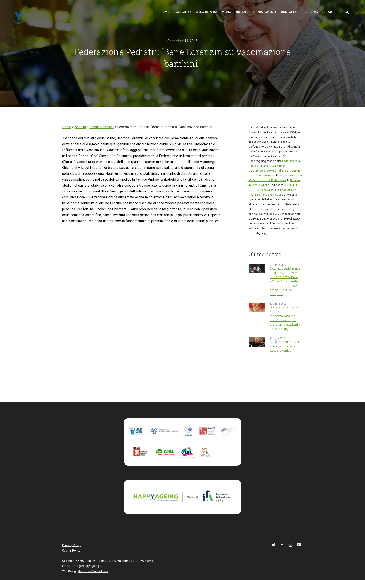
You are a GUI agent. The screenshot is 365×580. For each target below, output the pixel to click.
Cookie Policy (71, 550)
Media (226, 12)
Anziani (80, 127)
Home (165, 12)
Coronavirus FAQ (318, 12)
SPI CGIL (289, 185)
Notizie (242, 12)
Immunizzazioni (101, 127)
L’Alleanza (183, 12)
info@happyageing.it (87, 566)
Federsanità (289, 161)
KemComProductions (93, 571)
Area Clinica (206, 12)
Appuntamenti (264, 12)
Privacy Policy (71, 545)
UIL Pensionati (265, 189)
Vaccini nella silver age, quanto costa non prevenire (285, 346)
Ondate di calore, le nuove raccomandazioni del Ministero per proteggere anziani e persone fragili (285, 318)
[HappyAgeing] (20, 17)
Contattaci (290, 12)
